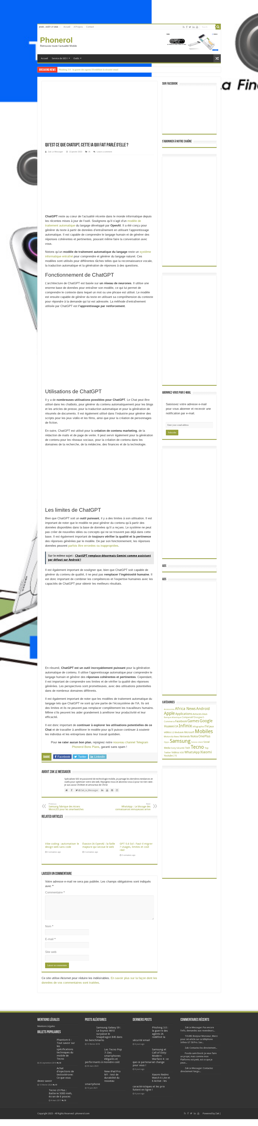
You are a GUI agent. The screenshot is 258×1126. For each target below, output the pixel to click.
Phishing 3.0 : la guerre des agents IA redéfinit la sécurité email (88, 69)
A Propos (78, 27)
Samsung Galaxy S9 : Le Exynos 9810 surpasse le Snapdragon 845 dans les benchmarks (103, 1034)
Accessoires (169, 709)
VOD (182, 752)
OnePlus (204, 736)
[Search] (218, 26)
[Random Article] (217, 58)
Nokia (194, 736)
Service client (197, 742)
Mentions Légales (46, 1026)
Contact (90, 27)
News (176, 736)
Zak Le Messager (55, 152)
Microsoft (189, 732)
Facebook (181, 721)
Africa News (185, 708)
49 (56, 1085)
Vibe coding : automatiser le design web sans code (62, 845)
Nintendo (185, 736)
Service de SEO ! (60, 58)
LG (172, 732)
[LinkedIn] (193, 27)
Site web (50, 952)
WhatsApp (192, 752)
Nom (49, 926)
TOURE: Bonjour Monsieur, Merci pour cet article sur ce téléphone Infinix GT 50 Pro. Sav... (199, 1039)
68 (60, 1063)
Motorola (168, 736)
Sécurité (180, 748)
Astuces (197, 714)
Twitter (167, 752)
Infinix (185, 725)
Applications (183, 714)
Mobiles (204, 731)
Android (203, 708)
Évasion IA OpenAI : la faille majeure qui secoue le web (98, 845)
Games (193, 721)
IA (89, 152)
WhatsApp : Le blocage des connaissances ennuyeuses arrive (132, 807)
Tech (187, 747)
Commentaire (55, 892)
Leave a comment (104, 152)
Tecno (197, 747)
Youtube (168, 755)
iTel (206, 726)
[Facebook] (187, 27)
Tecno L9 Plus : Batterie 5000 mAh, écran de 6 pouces (60, 1093)
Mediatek (179, 732)
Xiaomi (206, 752)
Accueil (67, 27)
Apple (169, 713)
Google (206, 721)
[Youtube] (197, 27)
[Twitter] (189, 27)
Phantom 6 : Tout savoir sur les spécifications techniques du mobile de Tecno (66, 1049)
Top (206, 748)
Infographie (198, 726)
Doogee (198, 717)
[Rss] (183, 27)
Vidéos (175, 752)
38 (65, 1100)
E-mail (50, 939)
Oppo (166, 742)
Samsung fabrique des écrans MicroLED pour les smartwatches (66, 807)
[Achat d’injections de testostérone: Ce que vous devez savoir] (46, 1073)
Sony (173, 748)
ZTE (175, 756)
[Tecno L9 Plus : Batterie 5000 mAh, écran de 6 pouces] (42, 1093)
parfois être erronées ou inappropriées (93, 545)
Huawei (169, 726)
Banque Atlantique (172, 717)
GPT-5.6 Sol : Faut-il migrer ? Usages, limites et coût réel (136, 847)
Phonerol (56, 40)
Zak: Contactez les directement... (201, 1047)
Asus (204, 714)
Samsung (180, 741)
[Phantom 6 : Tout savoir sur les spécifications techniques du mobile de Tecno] (46, 1049)
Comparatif (187, 717)
